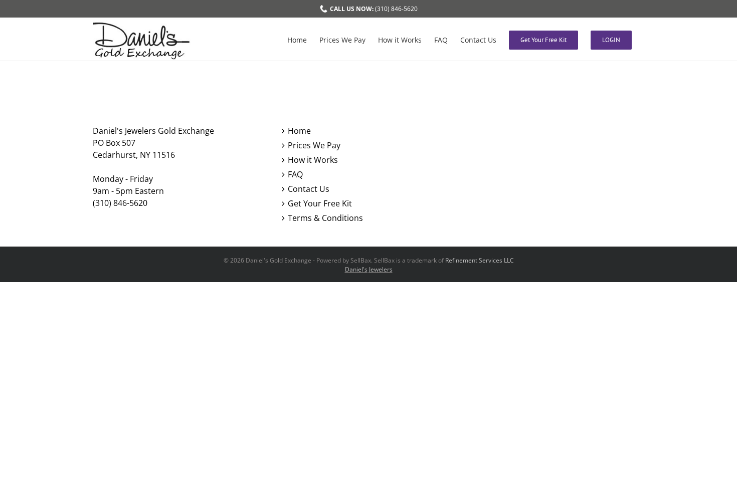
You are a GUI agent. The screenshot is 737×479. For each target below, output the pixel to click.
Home (299, 130)
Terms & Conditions (325, 217)
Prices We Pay (314, 145)
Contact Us (308, 188)
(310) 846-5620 (374, 9)
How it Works (313, 159)
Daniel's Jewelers (369, 269)
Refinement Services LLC (479, 260)
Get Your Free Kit (320, 203)
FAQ (295, 174)
